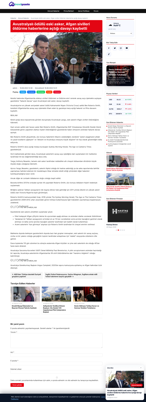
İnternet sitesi (15, 369)
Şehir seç (112, 29)
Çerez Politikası (83, 11)
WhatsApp (41, 92)
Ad (12, 352)
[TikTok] (108, 54)
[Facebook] (108, 48)
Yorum (13, 332)
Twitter (23, 92)
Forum (96, 11)
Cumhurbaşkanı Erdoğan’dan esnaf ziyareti (119, 144)
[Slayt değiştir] (116, 230)
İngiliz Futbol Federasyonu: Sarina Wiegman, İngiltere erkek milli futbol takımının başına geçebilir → (71, 275)
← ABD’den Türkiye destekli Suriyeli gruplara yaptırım (26, 275)
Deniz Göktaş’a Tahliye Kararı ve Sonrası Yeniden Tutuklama (118, 136)
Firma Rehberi (69, 11)
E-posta (14, 361)
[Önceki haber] (126, 69)
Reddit (49, 92)
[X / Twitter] (114, 48)
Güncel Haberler (53, 11)
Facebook (31, 92)
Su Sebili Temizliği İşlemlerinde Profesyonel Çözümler (118, 140)
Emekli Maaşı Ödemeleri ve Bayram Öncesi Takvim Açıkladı (119, 127)
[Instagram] (120, 48)
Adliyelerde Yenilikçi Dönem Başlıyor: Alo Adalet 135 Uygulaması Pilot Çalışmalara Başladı (120, 131)
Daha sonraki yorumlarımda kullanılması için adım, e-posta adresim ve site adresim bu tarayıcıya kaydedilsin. (54, 380)
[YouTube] (126, 48)
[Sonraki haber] (130, 69)
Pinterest (57, 92)
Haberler (13, 18)
